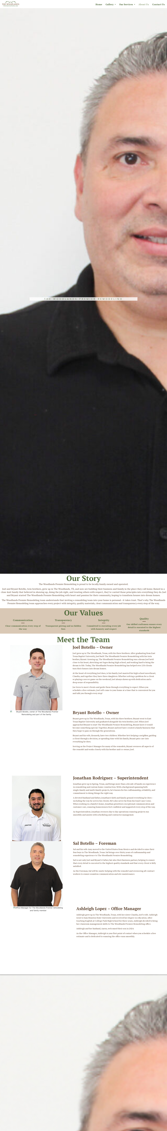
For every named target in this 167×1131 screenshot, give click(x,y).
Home (99, 4)
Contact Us (158, 4)
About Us (143, 4)
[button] (110, 4)
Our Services (126, 4)
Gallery (110, 4)
